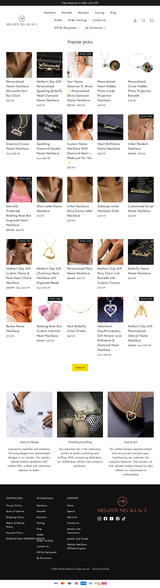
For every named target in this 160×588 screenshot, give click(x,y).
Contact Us (99, 20)
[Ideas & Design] (29, 415)
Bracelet (67, 13)
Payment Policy (14, 533)
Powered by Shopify (100, 569)
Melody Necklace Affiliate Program (77, 546)
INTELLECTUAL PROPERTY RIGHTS (19, 538)
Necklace (49, 13)
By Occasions (94, 28)
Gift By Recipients (65, 28)
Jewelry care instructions (74, 531)
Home (70, 505)
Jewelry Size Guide (77, 538)
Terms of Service (15, 511)
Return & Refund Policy (15, 525)
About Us (72, 517)
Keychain (83, 13)
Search (71, 511)
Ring (113, 13)
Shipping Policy (15, 517)
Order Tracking (77, 20)
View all (80, 367)
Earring (99, 13)
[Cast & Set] (131, 415)
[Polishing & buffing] (80, 415)
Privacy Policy (14, 505)
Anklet (58, 20)
